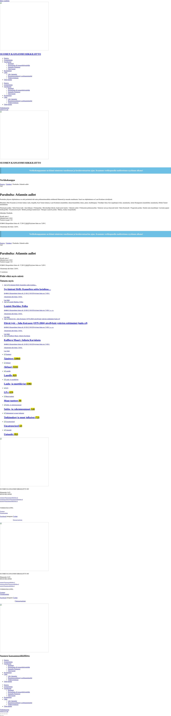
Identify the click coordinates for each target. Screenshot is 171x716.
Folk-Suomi (11, 69)
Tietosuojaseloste (17, 520)
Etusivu (6, 58)
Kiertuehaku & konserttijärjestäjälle (19, 65)
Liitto (5, 72)
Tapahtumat (7, 62)
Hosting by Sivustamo (6, 520)
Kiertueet (11, 63)
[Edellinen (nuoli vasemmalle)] (1, 715)
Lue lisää (7, 300)
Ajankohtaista (8, 60)
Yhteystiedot (8, 80)
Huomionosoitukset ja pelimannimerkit (20, 76)
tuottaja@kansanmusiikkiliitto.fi (9, 501)
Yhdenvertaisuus (13, 78)
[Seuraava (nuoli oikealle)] (3, 715)
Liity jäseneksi (12, 74)
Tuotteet (2, 511)
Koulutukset (8, 71)
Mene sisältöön (4, 1)
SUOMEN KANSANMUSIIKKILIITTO (20, 54)
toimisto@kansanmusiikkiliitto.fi (9, 497)
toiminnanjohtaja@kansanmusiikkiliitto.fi (11, 499)
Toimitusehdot (4, 594)
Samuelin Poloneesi (14, 67)
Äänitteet (9, 184)
